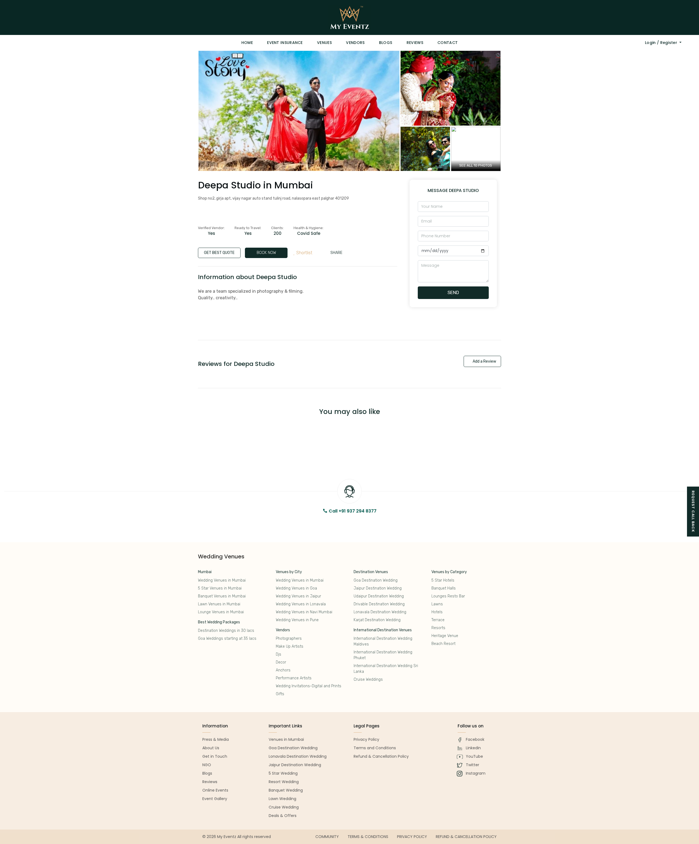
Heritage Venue (444, 635)
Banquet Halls (443, 588)
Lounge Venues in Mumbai (221, 612)
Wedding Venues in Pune (297, 620)
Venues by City (289, 572)
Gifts (280, 694)
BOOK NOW (266, 252)
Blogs (385, 42)
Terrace (438, 620)
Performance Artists (294, 678)
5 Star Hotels (442, 580)
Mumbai (205, 572)
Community (327, 836)
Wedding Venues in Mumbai (222, 580)
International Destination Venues (383, 630)
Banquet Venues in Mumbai (222, 596)
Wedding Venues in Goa (296, 588)
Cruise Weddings (368, 679)
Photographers (289, 638)
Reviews (415, 42)
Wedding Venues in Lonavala (301, 604)
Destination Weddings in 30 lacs (226, 630)
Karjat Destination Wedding (377, 620)
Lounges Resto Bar (448, 596)
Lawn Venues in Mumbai (219, 604)
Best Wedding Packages (219, 622)
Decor (281, 662)
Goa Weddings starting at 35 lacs (227, 638)
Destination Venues (371, 572)
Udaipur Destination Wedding (379, 596)
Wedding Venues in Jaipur (298, 596)
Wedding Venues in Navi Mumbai (304, 612)
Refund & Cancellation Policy (466, 836)
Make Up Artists (289, 646)
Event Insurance (285, 42)
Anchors (283, 670)
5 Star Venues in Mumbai (220, 588)
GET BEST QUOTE (219, 252)
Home (247, 42)
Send (453, 292)
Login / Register (661, 42)
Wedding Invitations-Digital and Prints (308, 686)
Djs (278, 654)
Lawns (437, 604)
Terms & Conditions (368, 836)
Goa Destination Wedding (376, 580)
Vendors (355, 42)
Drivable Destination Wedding (379, 604)
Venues (324, 42)
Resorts (438, 628)
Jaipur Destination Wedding (378, 588)
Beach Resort (443, 643)
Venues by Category (449, 572)
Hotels (437, 612)
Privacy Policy (412, 836)
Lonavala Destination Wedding (380, 612)
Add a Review (484, 361)
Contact (447, 42)
